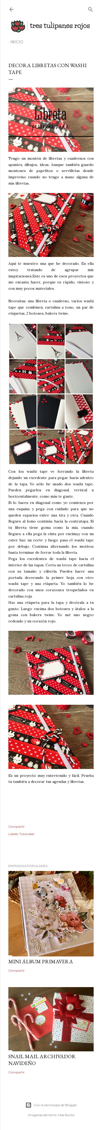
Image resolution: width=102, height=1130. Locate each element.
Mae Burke (66, 1115)
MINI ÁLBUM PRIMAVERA (40, 961)
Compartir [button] (16, 826)
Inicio (16, 42)
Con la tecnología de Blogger (55, 1105)
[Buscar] (90, 8)
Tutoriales (26, 834)
